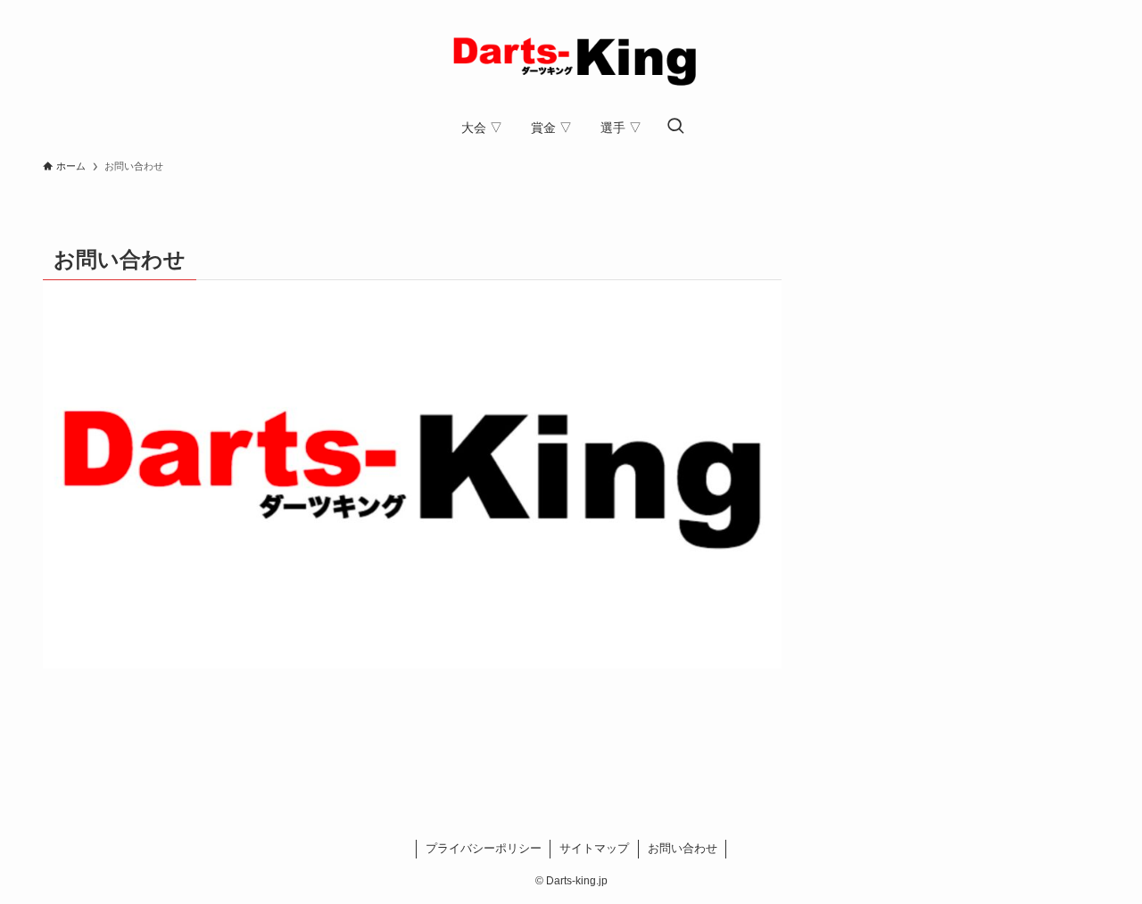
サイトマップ (594, 848)
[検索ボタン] (675, 127)
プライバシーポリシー (484, 848)
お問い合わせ (682, 848)
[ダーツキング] (571, 57)
